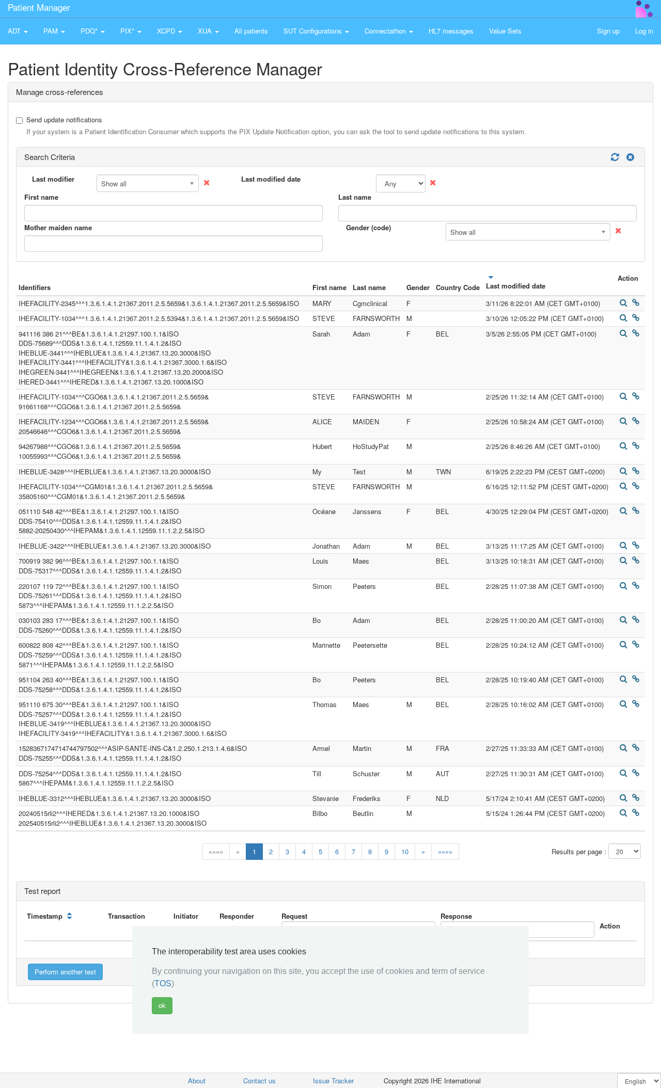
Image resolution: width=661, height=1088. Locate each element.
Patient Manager (39, 7)
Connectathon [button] (386, 31)
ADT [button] (15, 31)
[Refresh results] (614, 157)
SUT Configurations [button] (314, 31)
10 (404, 851)
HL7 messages (451, 31)
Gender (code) (368, 227)
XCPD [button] (167, 31)
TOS (162, 983)
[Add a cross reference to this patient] (635, 303)
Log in (644, 31)
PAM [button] (51, 31)
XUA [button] (206, 31)
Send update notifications (276, 126)
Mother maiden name (58, 227)
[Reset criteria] (629, 157)
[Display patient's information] (623, 303)
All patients (251, 31)
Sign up (608, 31)
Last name (354, 197)
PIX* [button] (128, 31)
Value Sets (505, 31)
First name (41, 197)
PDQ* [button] (90, 31)
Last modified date (271, 179)
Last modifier (53, 179)
